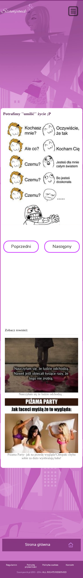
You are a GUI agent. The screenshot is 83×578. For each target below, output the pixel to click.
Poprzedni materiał (21, 249)
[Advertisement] (41, 71)
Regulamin (11, 565)
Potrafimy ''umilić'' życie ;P (27, 114)
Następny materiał (61, 249)
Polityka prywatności (31, 566)
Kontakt (70, 565)
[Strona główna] (17, 14)
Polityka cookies (50, 565)
